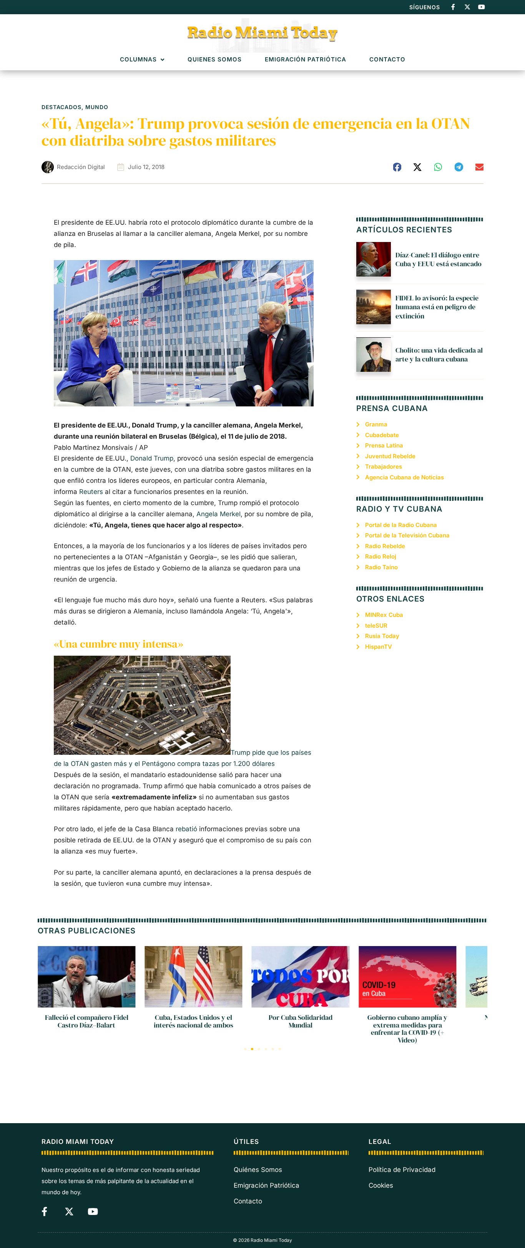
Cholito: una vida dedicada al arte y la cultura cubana (439, 354)
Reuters (91, 492)
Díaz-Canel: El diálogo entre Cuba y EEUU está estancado (438, 259)
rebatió (186, 829)
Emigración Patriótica (305, 59)
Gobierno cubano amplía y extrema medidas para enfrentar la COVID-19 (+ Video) (407, 1029)
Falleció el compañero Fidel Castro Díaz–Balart (86, 1021)
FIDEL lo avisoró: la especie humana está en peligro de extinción (436, 307)
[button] (397, 167)
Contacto (387, 59)
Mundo (96, 107)
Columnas (138, 59)
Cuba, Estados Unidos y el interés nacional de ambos (193, 1021)
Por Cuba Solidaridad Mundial (300, 1021)
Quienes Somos (215, 59)
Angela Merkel (218, 514)
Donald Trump (151, 458)
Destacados (61, 107)
